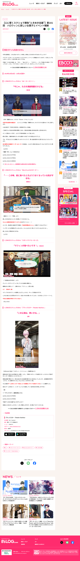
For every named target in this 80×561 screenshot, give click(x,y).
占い (61, 3)
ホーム (2, 9)
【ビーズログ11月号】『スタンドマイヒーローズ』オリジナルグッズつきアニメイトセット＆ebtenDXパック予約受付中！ (15, 499)
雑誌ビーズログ (40, 3)
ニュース (31, 3)
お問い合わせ (15, 551)
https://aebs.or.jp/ (56, 553)
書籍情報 (49, 3)
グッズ (56, 3)
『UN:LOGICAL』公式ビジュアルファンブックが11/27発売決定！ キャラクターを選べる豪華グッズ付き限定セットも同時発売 (41, 499)
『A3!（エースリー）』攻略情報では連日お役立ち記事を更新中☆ (20, 164)
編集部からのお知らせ (39, 544)
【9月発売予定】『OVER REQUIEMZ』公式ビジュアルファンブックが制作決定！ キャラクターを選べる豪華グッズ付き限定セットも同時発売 (70, 155)
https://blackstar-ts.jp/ (15, 426)
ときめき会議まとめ (40, 67)
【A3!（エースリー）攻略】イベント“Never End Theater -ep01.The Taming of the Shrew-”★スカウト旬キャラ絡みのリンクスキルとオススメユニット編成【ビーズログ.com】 (70, 133)
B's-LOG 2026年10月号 (68, 47)
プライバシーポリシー (25, 551)
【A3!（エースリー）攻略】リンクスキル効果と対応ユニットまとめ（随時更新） (70, 92)
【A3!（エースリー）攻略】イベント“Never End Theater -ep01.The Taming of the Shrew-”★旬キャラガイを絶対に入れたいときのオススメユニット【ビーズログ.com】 (41, 524)
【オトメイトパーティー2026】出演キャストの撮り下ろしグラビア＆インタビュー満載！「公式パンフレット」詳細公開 (15, 523)
